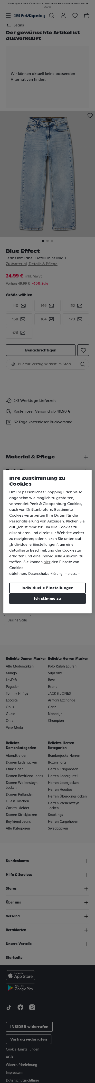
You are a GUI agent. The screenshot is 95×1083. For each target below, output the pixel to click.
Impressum (72, 574)
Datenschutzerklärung (45, 574)
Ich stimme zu (47, 599)
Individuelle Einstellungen (47, 588)
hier (47, 562)
